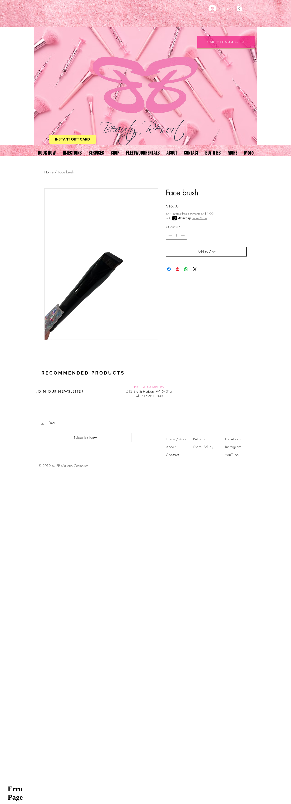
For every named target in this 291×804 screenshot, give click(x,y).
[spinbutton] (176, 235)
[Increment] (183, 235)
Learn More (199, 218)
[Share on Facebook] (169, 269)
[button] (239, 7)
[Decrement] (170, 235)
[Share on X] (195, 269)
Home (48, 172)
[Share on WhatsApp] (186, 269)
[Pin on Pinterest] (177, 269)
